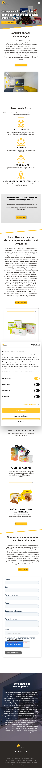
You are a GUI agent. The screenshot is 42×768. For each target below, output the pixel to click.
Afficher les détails (29, 404)
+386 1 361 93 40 (10, 760)
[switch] (37, 384)
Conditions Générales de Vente (23, 762)
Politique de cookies (10, 762)
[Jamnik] (5, 3)
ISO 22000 (34, 762)
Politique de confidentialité (29, 760)
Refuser (21, 422)
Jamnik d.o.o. (10, 758)
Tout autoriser (21, 410)
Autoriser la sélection (21, 416)
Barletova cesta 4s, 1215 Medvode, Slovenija (24, 758)
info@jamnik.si (18, 760)
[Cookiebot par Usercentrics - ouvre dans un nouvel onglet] (31, 345)
